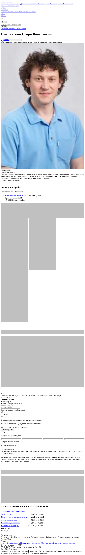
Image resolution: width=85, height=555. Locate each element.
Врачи (3, 8)
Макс (11, 430)
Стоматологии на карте (10, 6)
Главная (4, 29)
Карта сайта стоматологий (11, 543)
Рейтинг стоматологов (27, 12)
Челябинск (11, 29)
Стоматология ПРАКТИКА (16, 195)
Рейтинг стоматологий (10, 12)
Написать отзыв (15, 40)
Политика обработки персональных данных (58, 543)
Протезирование (56, 4)
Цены (3, 14)
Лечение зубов (44, 4)
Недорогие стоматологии (10, 4)
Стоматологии (6, 2)
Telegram (5, 430)
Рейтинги (4, 10)
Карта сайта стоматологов (31, 543)
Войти (4, 22)
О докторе (5, 40)
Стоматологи (21, 29)
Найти (4, 26)
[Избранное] (2, 18)
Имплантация (68, 4)
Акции (3, 16)
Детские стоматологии (29, 4)
